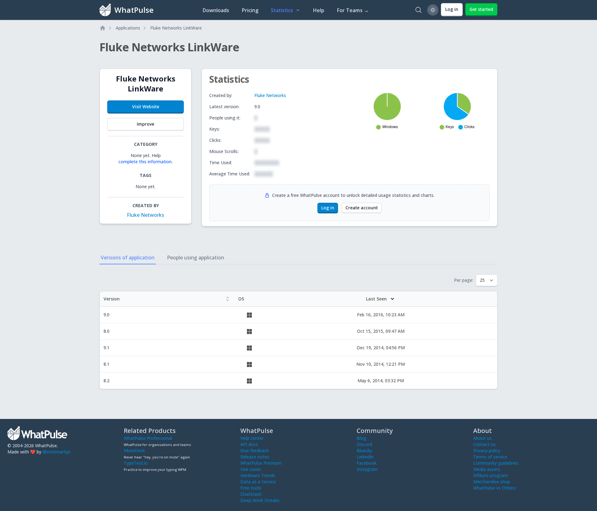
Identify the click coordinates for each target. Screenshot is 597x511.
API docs (249, 444)
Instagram (367, 469)
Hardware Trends (257, 475)
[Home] (103, 28)
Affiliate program (490, 475)
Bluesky (364, 450)
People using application (195, 257)
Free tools (250, 488)
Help (318, 10)
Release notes (254, 457)
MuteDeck (134, 450)
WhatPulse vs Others (494, 488)
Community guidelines (495, 463)
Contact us (484, 444)
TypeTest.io (136, 463)
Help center (252, 438)
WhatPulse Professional (148, 438)
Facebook (367, 463)
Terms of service (490, 457)
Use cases (250, 469)
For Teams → (353, 10)
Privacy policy (486, 450)
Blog (361, 438)
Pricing (250, 10)
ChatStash (250, 494)
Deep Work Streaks (260, 500)
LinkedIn (365, 457)
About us (482, 438)
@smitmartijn (56, 452)
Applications (128, 28)
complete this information (145, 162)
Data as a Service (258, 482)
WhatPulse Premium (261, 463)
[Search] (418, 10)
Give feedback (254, 450)
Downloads (215, 10)
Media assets (486, 469)
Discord (364, 444)
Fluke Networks (145, 214)
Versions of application (128, 257)
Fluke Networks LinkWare (176, 28)
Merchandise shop (491, 482)
